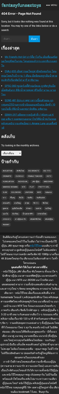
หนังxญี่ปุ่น (49, 219)
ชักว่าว (35, 203)
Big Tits (47, 171)
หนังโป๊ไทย (36, 245)
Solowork (16, 192)
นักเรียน (15, 214)
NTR (23, 187)
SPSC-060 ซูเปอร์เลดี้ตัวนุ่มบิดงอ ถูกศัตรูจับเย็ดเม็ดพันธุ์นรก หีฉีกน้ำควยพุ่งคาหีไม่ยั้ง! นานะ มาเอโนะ (28, 90)
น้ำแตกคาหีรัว (28, 214)
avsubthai (7, 171)
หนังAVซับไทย (35, 219)
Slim (5, 192)
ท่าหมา (28, 208)
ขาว (4, 198)
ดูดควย (5, 208)
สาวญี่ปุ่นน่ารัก (20, 219)
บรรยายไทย (41, 214)
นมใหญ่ (48, 208)
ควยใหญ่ (17, 203)
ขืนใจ (21, 198)
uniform (29, 192)
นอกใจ (5, 214)
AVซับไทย (20, 171)
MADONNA (48, 182)
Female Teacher (35, 176)
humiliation (8, 182)
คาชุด (27, 203)
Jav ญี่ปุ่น (35, 182)
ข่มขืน (30, 198)
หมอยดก (6, 225)
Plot (32, 187)
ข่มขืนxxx (41, 198)
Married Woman (10, 187)
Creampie (7, 176)
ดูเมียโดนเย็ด (17, 208)
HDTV (49, 176)
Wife (39, 192)
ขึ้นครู (12, 198)
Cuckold (20, 176)
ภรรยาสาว (7, 219)
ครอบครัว (6, 203)
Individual (23, 182)
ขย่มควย (48, 192)
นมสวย (38, 208)
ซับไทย (45, 203)
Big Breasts (33, 171)
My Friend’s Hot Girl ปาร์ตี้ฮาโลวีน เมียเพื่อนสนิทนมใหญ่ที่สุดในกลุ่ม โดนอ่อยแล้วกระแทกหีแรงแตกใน (29, 61)
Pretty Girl (43, 187)
